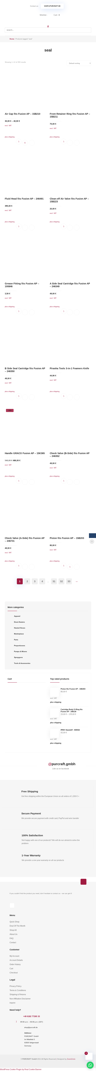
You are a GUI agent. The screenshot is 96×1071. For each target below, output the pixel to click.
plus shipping (55, 702)
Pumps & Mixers (20, 651)
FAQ (11, 938)
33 (69, 581)
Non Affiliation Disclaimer (20, 999)
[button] (32, 143)
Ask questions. (19, 141)
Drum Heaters (19, 622)
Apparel (17, 616)
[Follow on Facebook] (12, 905)
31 (54, 581)
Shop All (13, 930)
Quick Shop (14, 922)
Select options (25, 143)
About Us (13, 934)
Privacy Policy (15, 986)
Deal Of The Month (17, 926)
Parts (16, 640)
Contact (13, 942)
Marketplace (19, 634)
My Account (14, 956)
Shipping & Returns (18, 994)
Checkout (14, 973)
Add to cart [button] (70, 143)
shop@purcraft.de (52, 6)
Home (12, 39)
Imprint (12, 1003)
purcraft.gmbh (63, 764)
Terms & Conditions (18, 990)
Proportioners (19, 646)
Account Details (16, 960)
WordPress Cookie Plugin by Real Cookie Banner (20, 1069)
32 (61, 581)
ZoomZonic (71, 1059)
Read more (70, 567)
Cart (11, 969)
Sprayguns (18, 657)
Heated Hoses (19, 628)
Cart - (56, 15)
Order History (15, 964)
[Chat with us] (90, 1065)
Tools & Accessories (22, 663)
